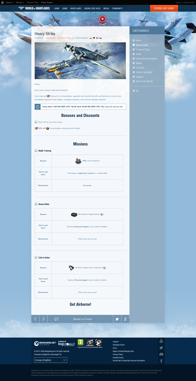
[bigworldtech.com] (66, 343)
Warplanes (75, 8)
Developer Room (119, 344)
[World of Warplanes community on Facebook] (161, 361)
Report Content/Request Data (123, 351)
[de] (94, 38)
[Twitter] (117, 319)
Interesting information (146, 58)
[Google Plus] (125, 319)
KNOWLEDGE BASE (92, 8)
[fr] (98, 38)
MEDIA (106, 8)
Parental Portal (118, 357)
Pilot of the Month (144, 81)
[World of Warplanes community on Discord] (161, 354)
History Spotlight (144, 72)
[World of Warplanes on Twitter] (161, 347)
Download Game (164, 8)
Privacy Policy (118, 354)
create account (189, 2)
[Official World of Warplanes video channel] (161, 341)
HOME (56, 8)
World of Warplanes (34, 8)
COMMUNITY (117, 8)
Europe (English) (43, 360)
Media (139, 63)
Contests (140, 67)
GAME (64, 8)
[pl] (91, 38)
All (137, 90)
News (138, 40)
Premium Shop (143, 49)
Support (116, 341)
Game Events (142, 44)
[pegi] (90, 343)
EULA (115, 348)
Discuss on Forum (64, 38)
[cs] (101, 38)
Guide (138, 54)
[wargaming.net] (45, 343)
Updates (140, 76)
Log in (178, 2)
